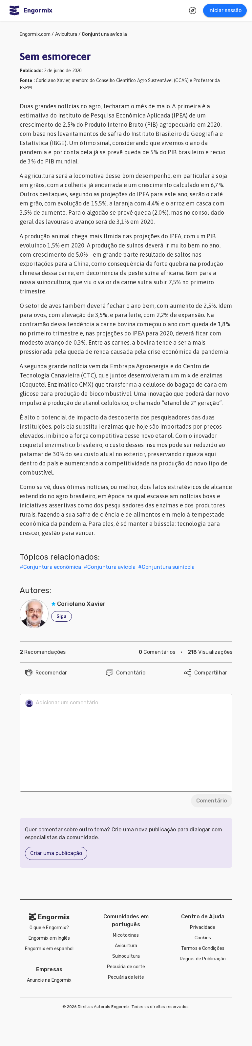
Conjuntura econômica (52, 567)
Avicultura (66, 34)
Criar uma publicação (56, 853)
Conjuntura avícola (104, 34)
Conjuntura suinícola (168, 567)
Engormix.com (35, 34)
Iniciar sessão (225, 10)
